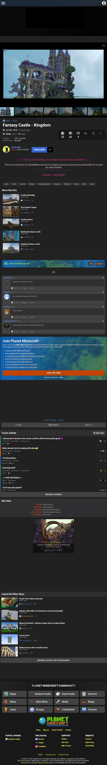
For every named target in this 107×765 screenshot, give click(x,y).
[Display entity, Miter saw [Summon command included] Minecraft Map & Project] (9, 615)
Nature (76, 184)
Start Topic (100, 433)
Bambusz (26, 213)
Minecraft (24, 763)
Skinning (17, 451)
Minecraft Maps (50, 420)
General (16, 461)
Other (15, 121)
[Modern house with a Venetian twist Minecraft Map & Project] (9, 652)
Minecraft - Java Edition (10, 441)
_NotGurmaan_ (27, 641)
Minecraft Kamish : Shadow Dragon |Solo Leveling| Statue (42, 623)
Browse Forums (53, 494)
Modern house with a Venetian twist (33, 648)
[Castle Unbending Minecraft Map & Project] (11, 199)
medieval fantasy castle (30, 244)
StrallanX (25, 653)
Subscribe (39, 149)
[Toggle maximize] (103, 45)
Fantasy (32, 184)
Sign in (99, 264)
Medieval (67, 184)
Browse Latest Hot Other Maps (53, 660)
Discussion (25, 441)
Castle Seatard (26, 220)
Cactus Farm (24, 635)
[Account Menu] (104, 3)
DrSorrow (26, 200)
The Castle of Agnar (29, 207)
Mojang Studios (44, 763)
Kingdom (57, 184)
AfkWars (7, 292)
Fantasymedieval (44, 184)
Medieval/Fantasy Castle (31, 232)
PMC (4, 480)
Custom (22, 184)
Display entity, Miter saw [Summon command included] (41, 611)
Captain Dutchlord (10, 321)
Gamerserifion (27, 604)
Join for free (53, 373)
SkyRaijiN (16, 147)
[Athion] (53, 553)
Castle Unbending (28, 195)
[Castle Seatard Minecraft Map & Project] (11, 224)
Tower (92, 184)
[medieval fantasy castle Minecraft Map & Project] (11, 248)
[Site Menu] (3, 3)
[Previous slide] (5, 75)
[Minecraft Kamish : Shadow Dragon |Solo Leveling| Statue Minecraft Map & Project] (9, 627)
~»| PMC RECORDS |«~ (12, 478)
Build (6, 184)
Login (61, 377)
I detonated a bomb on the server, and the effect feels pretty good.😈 (32, 438)
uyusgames (101, 470)
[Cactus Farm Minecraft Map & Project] (9, 639)
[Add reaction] (17, 288)
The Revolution (9, 458)
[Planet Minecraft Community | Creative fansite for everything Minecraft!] (53, 721)
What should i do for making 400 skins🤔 (20, 448)
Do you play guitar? (13, 487)
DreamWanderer (27, 616)
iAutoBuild (8, 278)
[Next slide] (101, 75)
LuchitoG (26, 237)
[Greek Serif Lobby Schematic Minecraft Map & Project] (9, 603)
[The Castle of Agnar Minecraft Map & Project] (11, 211)
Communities (7, 451)
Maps (8, 121)
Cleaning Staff (8, 468)
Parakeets (7, 307)
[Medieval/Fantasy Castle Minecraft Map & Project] (11, 236)
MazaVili (25, 628)
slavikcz (26, 249)
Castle (14, 184)
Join (91, 264)
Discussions (6, 461)
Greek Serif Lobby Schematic (31, 599)
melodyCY (101, 441)
